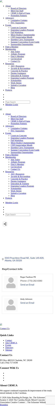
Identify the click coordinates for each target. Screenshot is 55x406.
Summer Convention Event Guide (25, 42)
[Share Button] (5, 224)
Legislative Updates (19, 20)
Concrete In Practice (19, 71)
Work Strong (16, 83)
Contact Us (15, 61)
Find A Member (17, 56)
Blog (13, 88)
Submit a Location (18, 85)
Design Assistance (18, 73)
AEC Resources (17, 66)
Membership (10, 49)
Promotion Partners (19, 15)
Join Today (15, 51)
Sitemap (8, 350)
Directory (9, 347)
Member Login (11, 104)
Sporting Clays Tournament (22, 39)
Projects (8, 90)
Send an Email (27, 285)
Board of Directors (18, 8)
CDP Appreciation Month (21, 37)
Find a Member (11, 47)
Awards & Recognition (20, 68)
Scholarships (16, 80)
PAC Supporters (17, 23)
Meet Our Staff (17, 11)
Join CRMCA (11, 343)
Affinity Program (18, 54)
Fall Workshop (17, 32)
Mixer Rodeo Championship (23, 35)
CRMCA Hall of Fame (20, 13)
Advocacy (9, 18)
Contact (8, 340)
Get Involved (16, 59)
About (8, 6)
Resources (9, 63)
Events (8, 25)
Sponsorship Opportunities (22, 44)
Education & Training (20, 75)
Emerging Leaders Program (22, 30)
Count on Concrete (19, 27)
